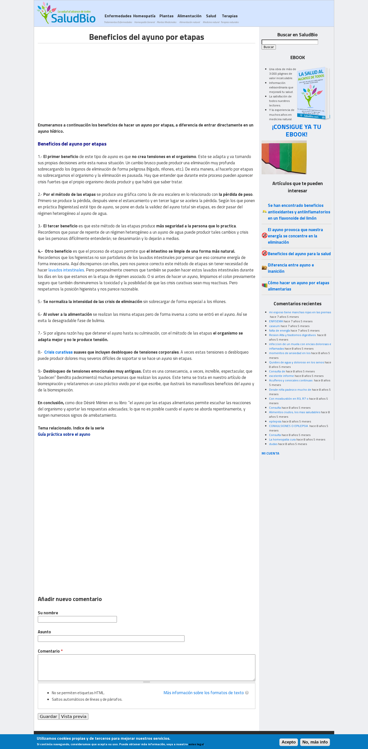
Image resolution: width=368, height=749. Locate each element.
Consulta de (277, 371)
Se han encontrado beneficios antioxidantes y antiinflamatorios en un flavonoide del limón (299, 211)
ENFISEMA (276, 321)
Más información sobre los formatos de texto (203, 692)
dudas (273, 443)
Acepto (289, 742)
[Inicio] (66, 13)
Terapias (230, 18)
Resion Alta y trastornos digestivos (292, 335)
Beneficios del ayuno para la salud (299, 253)
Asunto (44, 632)
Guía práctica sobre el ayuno (64, 434)
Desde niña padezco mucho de (290, 389)
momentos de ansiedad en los (289, 353)
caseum (274, 326)
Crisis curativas (58, 352)
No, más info (315, 742)
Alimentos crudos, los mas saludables (294, 412)
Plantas (166, 18)
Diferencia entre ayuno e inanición (291, 268)
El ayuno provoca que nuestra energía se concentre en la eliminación (295, 236)
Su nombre (48, 613)
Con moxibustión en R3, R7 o (288, 398)
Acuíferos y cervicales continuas (291, 380)
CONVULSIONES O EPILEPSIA (289, 425)
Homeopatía (144, 18)
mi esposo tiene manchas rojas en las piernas (300, 312)
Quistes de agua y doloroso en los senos (296, 362)
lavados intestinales (66, 270)
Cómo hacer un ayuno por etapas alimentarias (298, 285)
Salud (211, 18)
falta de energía (279, 330)
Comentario (50, 651)
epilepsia (275, 421)
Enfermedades (118, 18)
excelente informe (281, 375)
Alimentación (189, 18)
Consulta (275, 407)
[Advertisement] (80, 78)
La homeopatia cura (282, 439)
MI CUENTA (270, 453)
